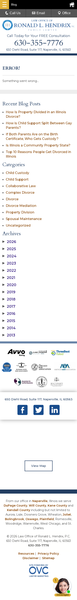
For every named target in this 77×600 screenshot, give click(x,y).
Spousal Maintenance (24, 219)
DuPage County (15, 505)
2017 (8, 306)
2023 (9, 263)
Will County (37, 505)
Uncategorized (18, 225)
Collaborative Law (21, 186)
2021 (8, 278)
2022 (9, 270)
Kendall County (18, 510)
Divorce (12, 199)
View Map (38, 466)
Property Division (20, 212)
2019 (8, 292)
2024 (9, 256)
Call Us (15, 13)
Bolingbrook (14, 519)
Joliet (67, 514)
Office (66, 13)
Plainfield (47, 519)
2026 (9, 242)
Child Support (17, 179)
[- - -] (4, 4)
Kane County (57, 505)
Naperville (39, 501)
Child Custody (17, 173)
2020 (9, 285)
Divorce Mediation (21, 206)
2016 (8, 314)
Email (41, 13)
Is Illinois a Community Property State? (38, 145)
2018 (8, 299)
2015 (8, 321)
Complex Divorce (20, 193)
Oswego (31, 519)
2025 (9, 249)
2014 (9, 328)
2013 (8, 335)
